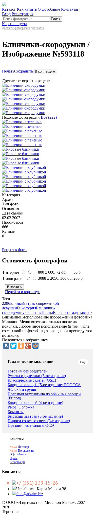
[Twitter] (13, 346)
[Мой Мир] (35, 346)
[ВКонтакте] (6, 346)
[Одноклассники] (21, 346)
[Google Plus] (28, 346)
